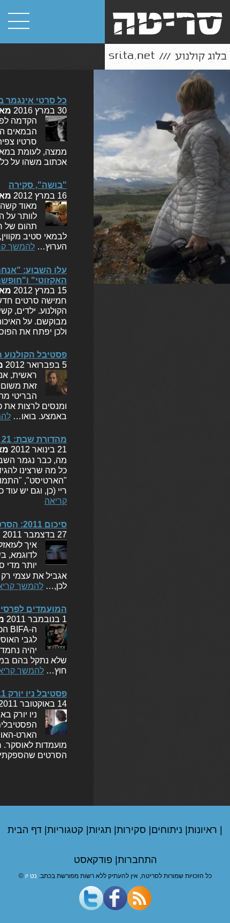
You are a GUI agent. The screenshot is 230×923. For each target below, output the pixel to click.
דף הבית (25, 829)
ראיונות (204, 829)
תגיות (101, 829)
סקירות (133, 829)
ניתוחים (168, 829)
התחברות (137, 859)
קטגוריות (66, 829)
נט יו (31, 876)
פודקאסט (94, 859)
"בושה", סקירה (38, 185)
